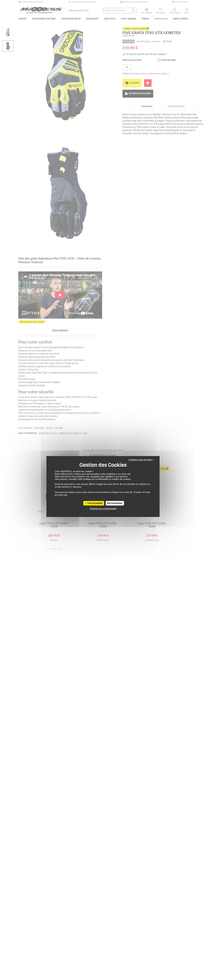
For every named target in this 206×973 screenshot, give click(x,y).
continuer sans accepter (140, 459)
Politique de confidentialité (103, 509)
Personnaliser (114, 503)
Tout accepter (95, 503)
